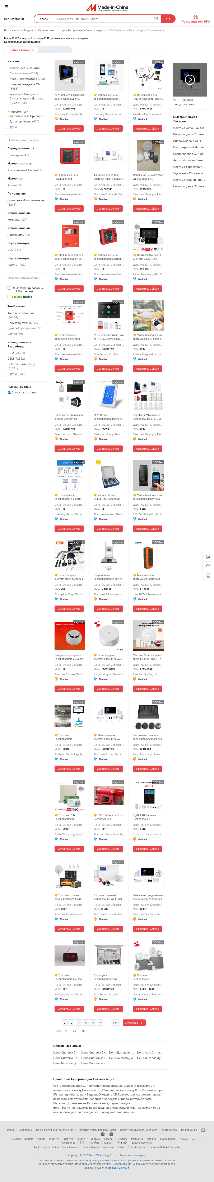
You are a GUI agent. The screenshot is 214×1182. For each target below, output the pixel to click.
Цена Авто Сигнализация (150, 1052)
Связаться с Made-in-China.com (138, 1129)
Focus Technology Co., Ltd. (104, 1155)
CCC (14, 250)
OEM (16, 358)
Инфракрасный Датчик (188, 147)
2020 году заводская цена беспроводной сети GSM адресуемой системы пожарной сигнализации (69, 257)
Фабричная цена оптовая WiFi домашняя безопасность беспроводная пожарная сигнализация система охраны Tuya (148, 177)
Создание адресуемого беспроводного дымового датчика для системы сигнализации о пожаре (70, 657)
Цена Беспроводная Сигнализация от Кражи (66, 1063)
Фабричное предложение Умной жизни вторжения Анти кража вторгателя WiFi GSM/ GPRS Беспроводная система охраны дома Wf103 (148, 897)
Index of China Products (131, 1147)
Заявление (25, 1129)
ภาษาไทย (94, 1142)
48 (83, 1030)
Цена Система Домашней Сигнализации (122, 1058)
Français (95, 1138)
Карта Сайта (169, 1129)
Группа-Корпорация (25, 328)
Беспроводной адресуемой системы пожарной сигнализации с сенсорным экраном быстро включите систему (70, 337)
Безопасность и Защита (24, 68)
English (40, 1138)
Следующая (132, 1022)
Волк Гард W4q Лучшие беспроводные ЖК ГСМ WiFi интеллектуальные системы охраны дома (147, 417)
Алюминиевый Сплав (25, 170)
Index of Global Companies (165, 1147)
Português (137, 1138)
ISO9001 (17, 265)
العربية (195, 1138)
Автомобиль (19, 235)
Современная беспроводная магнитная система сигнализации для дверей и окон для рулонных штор (109, 577)
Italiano (151, 1138)
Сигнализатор (24, 73)
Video (81, 62)
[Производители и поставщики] (107, 7)
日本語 (81, 1138)
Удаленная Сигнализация (190, 173)
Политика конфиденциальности (97, 1129)
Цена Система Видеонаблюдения (94, 1052)
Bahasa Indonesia (141, 1142)
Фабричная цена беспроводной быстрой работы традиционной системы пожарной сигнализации (108, 257)
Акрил (15, 185)
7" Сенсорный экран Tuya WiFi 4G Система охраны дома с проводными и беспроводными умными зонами (109, 337)
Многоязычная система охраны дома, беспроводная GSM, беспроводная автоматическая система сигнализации (108, 737)
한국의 (184, 1138)
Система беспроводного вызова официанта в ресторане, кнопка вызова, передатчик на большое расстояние (69, 977)
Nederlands (68, 1142)
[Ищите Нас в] (111, 1133)
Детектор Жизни (24, 121)
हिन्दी (82, 1142)
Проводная (19, 155)
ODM (16, 353)
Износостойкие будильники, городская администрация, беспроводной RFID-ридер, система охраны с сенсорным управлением (109, 497)
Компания (17, 219)
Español (108, 1138)
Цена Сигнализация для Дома (94, 1063)
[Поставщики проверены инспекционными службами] (26, 289)
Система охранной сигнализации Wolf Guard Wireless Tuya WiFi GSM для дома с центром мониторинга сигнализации (109, 897)
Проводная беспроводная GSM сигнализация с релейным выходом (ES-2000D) (108, 977)
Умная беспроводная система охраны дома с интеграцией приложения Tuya (148, 337)
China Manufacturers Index (98, 1147)
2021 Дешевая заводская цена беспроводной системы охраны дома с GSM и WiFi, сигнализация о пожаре (70, 97)
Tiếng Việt (121, 1142)
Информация (189, 1129)
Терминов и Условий (117, 1167)
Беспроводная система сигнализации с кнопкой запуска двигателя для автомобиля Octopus (69, 577)
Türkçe (107, 1142)
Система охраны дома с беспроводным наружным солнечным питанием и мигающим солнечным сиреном (68, 897)
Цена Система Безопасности (66, 1058)
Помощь (9, 1129)
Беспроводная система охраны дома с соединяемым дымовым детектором (108, 657)
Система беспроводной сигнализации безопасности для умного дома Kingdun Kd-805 (148, 977)
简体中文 (54, 1138)
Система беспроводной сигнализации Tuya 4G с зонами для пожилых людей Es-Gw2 (147, 657)
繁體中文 (69, 1138)
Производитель (23, 323)
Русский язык (168, 1138)
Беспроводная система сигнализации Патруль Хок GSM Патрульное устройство (147, 577)
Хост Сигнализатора (27, 79)
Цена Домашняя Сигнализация (122, 1052)
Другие (12, 127)
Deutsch (122, 1138)
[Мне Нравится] (103, 1133)
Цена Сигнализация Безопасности (94, 1058)
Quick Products (70, 1147)
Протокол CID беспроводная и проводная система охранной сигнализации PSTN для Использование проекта (70, 817)
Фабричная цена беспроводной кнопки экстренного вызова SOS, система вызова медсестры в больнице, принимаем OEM (108, 97)
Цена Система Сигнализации (66, 1052)
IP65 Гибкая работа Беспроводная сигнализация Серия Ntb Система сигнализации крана (108, 817)
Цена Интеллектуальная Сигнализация (150, 1058)
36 (74, 1030)
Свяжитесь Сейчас (69, 128)
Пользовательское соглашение (54, 1129)
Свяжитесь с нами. (24, 392)
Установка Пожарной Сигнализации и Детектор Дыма (27, 98)
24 (66, 1030)
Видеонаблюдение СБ (25, 86)
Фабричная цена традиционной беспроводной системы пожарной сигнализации (69, 177)
